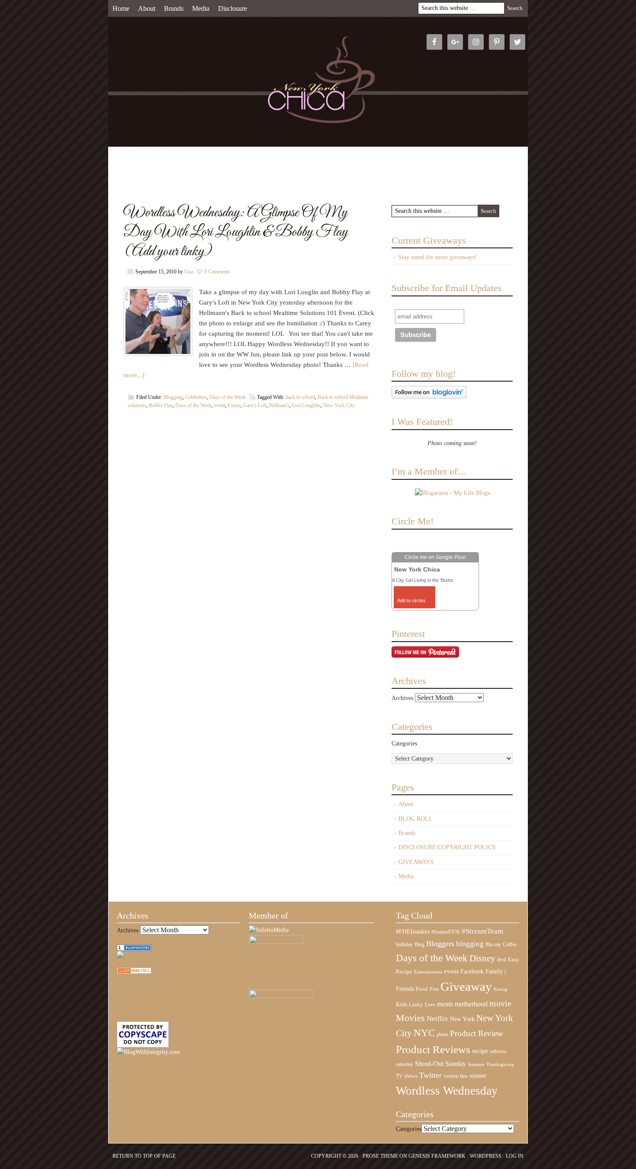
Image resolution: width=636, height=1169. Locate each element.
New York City (339, 405)
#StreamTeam (482, 931)
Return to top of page (144, 1156)
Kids (401, 1004)
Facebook (472, 971)
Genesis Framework (437, 1156)
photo (442, 1034)
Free (434, 989)
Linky (416, 1005)
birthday (404, 944)
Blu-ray (493, 944)
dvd (501, 960)
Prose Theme (380, 1156)
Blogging (173, 397)
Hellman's (279, 405)
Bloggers (440, 943)
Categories (404, 743)
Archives (402, 698)
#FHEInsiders (413, 931)
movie (500, 1003)
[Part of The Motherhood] (281, 996)
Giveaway (466, 986)
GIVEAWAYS (416, 862)
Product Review (476, 1033)
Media (200, 8)
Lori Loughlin (306, 405)
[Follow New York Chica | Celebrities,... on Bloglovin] (429, 396)
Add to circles (411, 600)
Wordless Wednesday (447, 1090)
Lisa (188, 272)
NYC (424, 1033)
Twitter (430, 1075)
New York (462, 1018)
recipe (480, 1050)
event (219, 405)
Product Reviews (433, 1049)
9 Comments (217, 272)
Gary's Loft (255, 405)
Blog (419, 944)
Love (430, 1005)
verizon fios (455, 1076)
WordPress (485, 1156)
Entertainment (428, 972)
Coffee (510, 944)
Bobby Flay (161, 405)
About (146, 8)
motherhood (471, 1004)
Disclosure (232, 8)
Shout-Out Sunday (440, 1063)
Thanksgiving (500, 1064)
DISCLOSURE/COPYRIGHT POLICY (447, 847)
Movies (410, 1018)
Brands (173, 8)
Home (120, 8)
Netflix (437, 1018)
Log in (515, 1156)
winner (477, 1075)
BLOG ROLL (415, 819)
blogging (470, 944)
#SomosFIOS (445, 932)
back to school (300, 397)
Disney (482, 958)
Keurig (501, 989)
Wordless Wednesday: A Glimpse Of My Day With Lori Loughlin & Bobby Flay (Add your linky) (235, 232)
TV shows (407, 1076)
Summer (476, 1064)
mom (445, 1003)
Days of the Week (227, 397)
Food (422, 989)
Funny (234, 405)
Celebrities (196, 397)
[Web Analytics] (134, 972)
